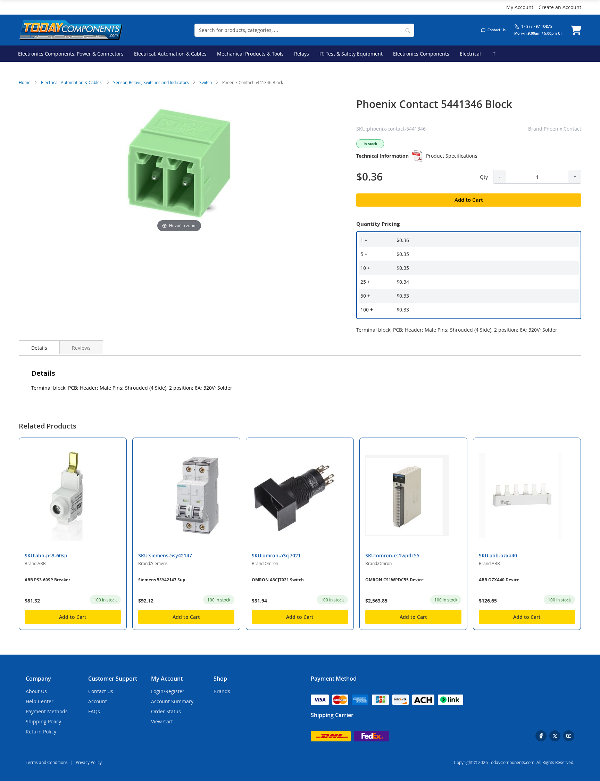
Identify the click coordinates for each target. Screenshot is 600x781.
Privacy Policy (89, 762)
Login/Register (167, 691)
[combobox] (304, 30)
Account (97, 701)
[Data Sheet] (417, 156)
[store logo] (71, 30)
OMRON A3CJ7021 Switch (278, 580)
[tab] (39, 347)
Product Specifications (451, 155)
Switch (205, 82)
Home (25, 82)
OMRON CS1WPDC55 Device (394, 580)
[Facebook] (541, 735)
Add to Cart (72, 617)
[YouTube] (568, 735)
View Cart (162, 721)
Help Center (39, 701)
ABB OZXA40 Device (499, 580)
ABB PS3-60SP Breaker (47, 580)
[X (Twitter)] (554, 735)
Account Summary (172, 701)
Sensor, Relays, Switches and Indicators (151, 82)
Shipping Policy (43, 721)
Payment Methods (47, 711)
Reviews (81, 347)
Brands (222, 691)
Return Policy (41, 731)
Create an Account (560, 7)
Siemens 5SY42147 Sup (161, 580)
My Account (519, 7)
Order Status (166, 711)
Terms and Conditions (47, 762)
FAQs (94, 711)
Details (39, 347)
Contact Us (100, 691)
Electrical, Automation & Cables (72, 82)
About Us (36, 691)
